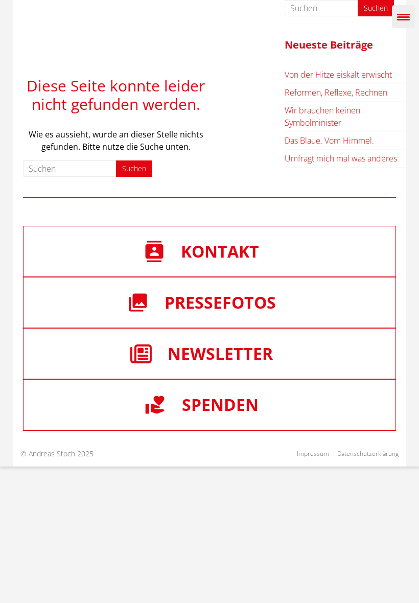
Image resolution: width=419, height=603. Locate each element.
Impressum (313, 453)
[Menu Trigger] (403, 16)
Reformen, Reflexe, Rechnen (336, 92)
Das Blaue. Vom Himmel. (329, 140)
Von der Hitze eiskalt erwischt (338, 74)
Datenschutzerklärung (368, 453)
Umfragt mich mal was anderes (341, 158)
